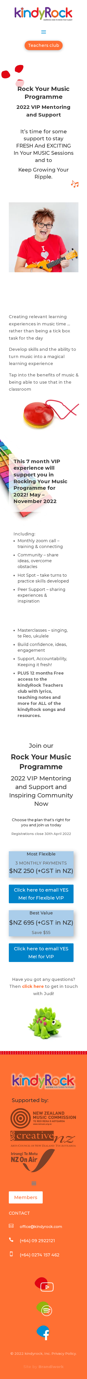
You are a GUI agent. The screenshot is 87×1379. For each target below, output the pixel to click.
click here (33, 986)
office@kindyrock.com (41, 1226)
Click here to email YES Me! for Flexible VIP (41, 894)
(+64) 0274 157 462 (39, 1255)
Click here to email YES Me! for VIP (41, 952)
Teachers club (43, 45)
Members (25, 1197)
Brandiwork (51, 1366)
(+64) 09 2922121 (37, 1240)
